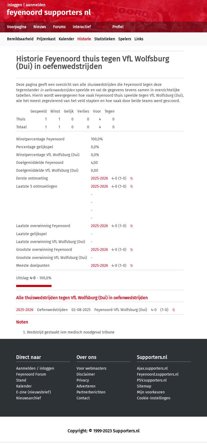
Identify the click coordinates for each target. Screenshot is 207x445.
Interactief (82, 27)
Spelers (124, 39)
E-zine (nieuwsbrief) (33, 392)
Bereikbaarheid (20, 39)
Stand (21, 380)
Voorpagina (16, 27)
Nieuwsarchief (28, 398)
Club (101, 27)
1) (131, 178)
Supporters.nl (152, 357)
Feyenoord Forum (31, 374)
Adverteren (86, 386)
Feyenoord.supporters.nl (157, 374)
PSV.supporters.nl (152, 380)
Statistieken (104, 39)
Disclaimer (86, 374)
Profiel (117, 27)
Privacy (83, 380)
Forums (59, 27)
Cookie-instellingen (153, 398)
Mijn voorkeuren (151, 392)
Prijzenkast (46, 39)
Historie (84, 39)
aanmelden (35, 5)
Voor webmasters (91, 368)
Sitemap (144, 386)
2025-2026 (99, 178)
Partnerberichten (91, 392)
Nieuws (39, 27)
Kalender (66, 39)
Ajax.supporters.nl (152, 368)
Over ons (86, 357)
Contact (83, 398)
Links (138, 39)
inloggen (15, 5)
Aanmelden (26, 368)
